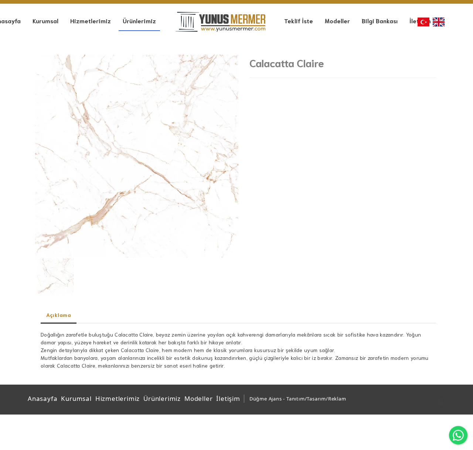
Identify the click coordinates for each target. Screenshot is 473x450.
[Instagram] (441, 401)
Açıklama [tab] (58, 314)
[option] (136, 156)
